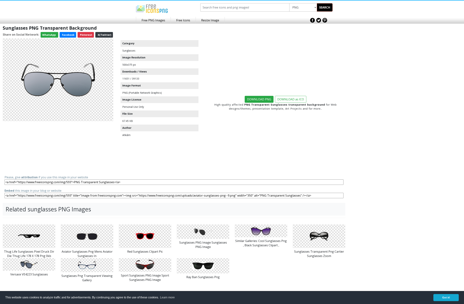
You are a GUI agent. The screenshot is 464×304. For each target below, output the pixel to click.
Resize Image (210, 20)
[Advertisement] (58, 148)
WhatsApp (49, 35)
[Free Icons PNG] (152, 8)
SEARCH (324, 7)
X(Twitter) (104, 35)
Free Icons (183, 20)
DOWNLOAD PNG (259, 99)
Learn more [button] (167, 297)
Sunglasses (128, 50)
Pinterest (85, 35)
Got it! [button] (446, 297)
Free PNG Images (153, 20)
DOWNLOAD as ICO (290, 99)
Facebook (67, 35)
